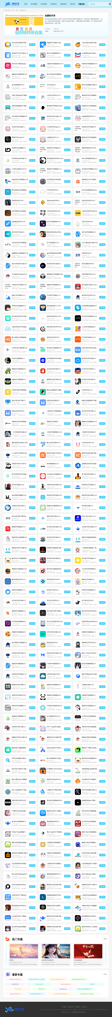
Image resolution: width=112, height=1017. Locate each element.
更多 (105, 939)
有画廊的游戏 (15, 984)
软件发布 (84, 1007)
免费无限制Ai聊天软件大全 (79, 979)
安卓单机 (44, 4)
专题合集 (81, 4)
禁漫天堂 (92, 984)
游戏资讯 (63, 4)
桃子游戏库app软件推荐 (87, 994)
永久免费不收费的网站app (60, 994)
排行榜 (72, 4)
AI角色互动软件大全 (15, 994)
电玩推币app (63, 989)
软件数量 (47, 29)
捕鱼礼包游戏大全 (66, 984)
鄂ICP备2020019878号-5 (79, 1012)
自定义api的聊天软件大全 (58, 979)
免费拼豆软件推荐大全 (15, 979)
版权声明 (70, 1007)
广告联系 (64, 1007)
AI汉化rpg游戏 (39, 984)
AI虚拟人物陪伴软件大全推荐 (36, 979)
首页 (25, 4)
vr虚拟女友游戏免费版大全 (84, 989)
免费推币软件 (42, 989)
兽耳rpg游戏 (18, 989)
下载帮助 (77, 1007)
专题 (17, 10)
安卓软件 (53, 4)
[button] (6, 955)
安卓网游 (34, 4)
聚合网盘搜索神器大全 (36, 994)
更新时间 (56, 29)
